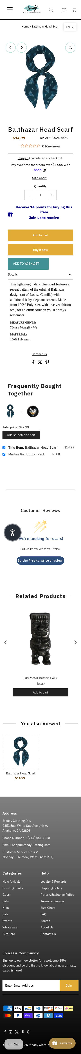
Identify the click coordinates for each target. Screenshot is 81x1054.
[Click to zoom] (70, 48)
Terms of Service (52, 901)
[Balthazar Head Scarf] (20, 751)
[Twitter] (17, 1032)
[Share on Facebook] (33, 363)
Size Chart (39, 178)
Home (25, 26)
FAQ (43, 914)
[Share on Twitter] (40, 363)
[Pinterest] (22, 1032)
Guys (6, 895)
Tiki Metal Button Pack (40, 678)
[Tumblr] (28, 1032)
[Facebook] (5, 1032)
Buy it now (40, 250)
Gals (5, 901)
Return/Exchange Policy (57, 895)
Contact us (39, 354)
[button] (70, 27)
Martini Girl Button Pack (26, 454)
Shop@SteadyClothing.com (30, 845)
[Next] (22, 47)
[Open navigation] (10, 9)
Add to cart (40, 692)
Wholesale (9, 927)
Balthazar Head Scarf (33, 447)
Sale (5, 914)
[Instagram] (10, 1032)
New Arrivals (11, 881)
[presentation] (5, 642)
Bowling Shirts (12, 888)
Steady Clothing (40, 1045)
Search (45, 921)
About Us (46, 927)
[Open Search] (51, 10)
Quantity (40, 186)
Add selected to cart (21, 435)
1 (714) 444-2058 (37, 838)
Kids (5, 908)
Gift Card (8, 934)
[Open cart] (74, 9)
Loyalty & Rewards (53, 881)
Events (7, 921)
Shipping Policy (51, 888)
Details (13, 274)
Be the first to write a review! (40, 560)
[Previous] (11, 47)
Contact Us (48, 934)
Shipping (24, 158)
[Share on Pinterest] (47, 363)
